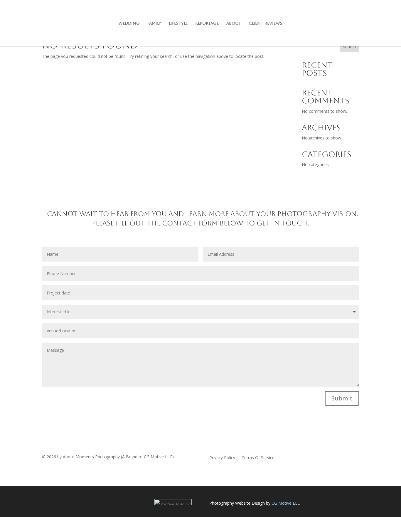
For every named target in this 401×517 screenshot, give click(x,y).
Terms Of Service (258, 458)
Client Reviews (265, 23)
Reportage (207, 23)
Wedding (129, 23)
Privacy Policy (222, 458)
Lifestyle (178, 23)
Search (349, 46)
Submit (342, 398)
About (233, 23)
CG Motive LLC (286, 503)
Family (154, 23)
